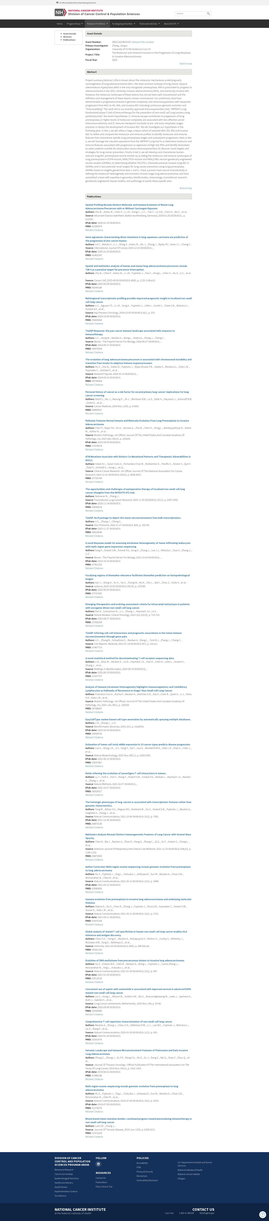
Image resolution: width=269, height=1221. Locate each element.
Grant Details (69, 33)
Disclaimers (142, 1176)
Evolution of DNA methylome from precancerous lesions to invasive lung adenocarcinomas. (135, 960)
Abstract (67, 36)
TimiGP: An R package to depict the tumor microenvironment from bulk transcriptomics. (133, 517)
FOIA (139, 1167)
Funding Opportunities (122, 23)
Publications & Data (148, 23)
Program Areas (73, 23)
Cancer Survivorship (64, 1174)
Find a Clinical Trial (104, 1186)
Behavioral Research (64, 1169)
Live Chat (169, 1213)
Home (59, 23)
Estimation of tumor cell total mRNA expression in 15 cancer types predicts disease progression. (138, 744)
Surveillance (60, 1195)
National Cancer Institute (189, 1174)
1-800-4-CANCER (186, 1213)
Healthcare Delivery (64, 1182)
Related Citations (94, 230)
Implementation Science (66, 1191)
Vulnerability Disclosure (147, 1180)
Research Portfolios (96, 23)
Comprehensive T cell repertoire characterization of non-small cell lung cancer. (128, 1021)
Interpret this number (142, 42)
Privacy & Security (145, 1171)
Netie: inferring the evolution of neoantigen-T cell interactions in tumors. (125, 773)
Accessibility (142, 1163)
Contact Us (100, 1177)
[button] (208, 13)
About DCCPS (170, 23)
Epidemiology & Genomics (67, 1178)
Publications (69, 39)
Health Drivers (61, 1187)
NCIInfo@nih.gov (207, 1213)
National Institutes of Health (190, 1170)
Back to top (186, 63)
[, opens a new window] (98, 1164)
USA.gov (181, 1178)
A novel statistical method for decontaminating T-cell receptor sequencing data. (129, 658)
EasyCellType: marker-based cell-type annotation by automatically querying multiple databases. (138, 719)
